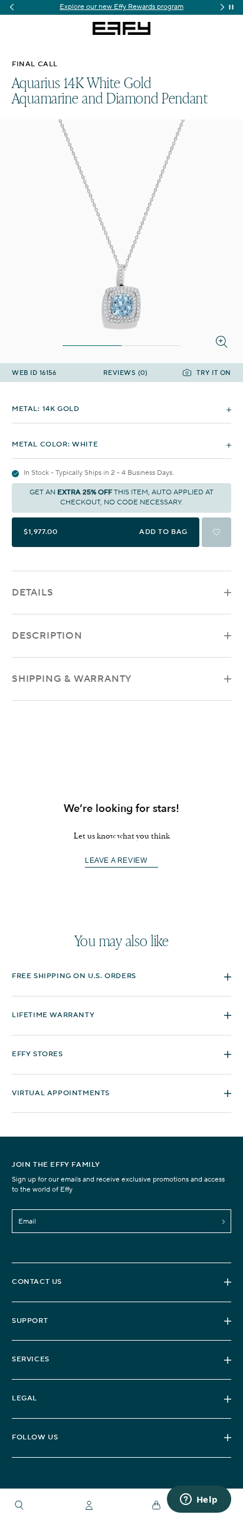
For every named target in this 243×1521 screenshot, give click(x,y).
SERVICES (31, 1359)
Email (27, 1221)
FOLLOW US (35, 1437)
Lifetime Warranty (53, 1015)
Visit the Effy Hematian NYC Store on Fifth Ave (131, 6)
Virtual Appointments (61, 1093)
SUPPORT (30, 1320)
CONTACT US (37, 1281)
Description (47, 636)
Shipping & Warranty (72, 679)
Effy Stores (37, 1054)
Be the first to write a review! (121, 861)
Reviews (125, 373)
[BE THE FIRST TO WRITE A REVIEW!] (121, 882)
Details (33, 592)
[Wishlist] (216, 532)
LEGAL (24, 1398)
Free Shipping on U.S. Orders (74, 976)
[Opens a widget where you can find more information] (198, 1500)
